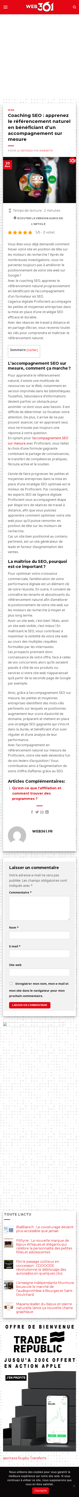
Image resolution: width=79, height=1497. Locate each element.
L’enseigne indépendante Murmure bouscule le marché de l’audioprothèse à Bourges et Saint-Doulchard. (45, 1289)
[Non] (74, 1487)
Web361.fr (46, 150)
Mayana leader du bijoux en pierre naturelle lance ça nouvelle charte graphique (44, 1308)
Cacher (32, 350)
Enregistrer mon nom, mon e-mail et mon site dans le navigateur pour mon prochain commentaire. (38, 990)
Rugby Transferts (32, 1458)
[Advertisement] (39, 56)
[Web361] (39, 7)
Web (11, 110)
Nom (14, 927)
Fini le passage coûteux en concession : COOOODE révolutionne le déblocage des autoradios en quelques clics (41, 1267)
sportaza (10, 1458)
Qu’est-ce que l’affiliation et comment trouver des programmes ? (36, 793)
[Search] (74, 7)
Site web (15, 965)
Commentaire (20, 892)
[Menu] (5, 7)
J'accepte (40, 1490)
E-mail (14, 946)
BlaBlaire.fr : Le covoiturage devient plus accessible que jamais (45, 1229)
